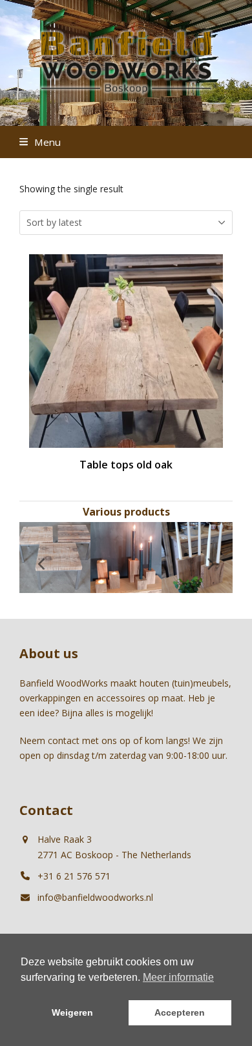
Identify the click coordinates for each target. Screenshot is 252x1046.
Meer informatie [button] (178, 977)
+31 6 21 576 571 (73, 876)
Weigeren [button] (72, 1012)
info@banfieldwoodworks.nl (95, 897)
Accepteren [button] (179, 1012)
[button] (40, 142)
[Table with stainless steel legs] (54, 556)
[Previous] (42, 564)
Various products (126, 512)
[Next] (210, 564)
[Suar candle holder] (126, 556)
